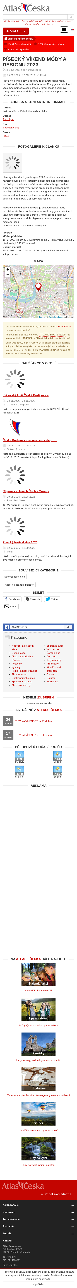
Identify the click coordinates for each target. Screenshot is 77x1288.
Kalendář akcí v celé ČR (38, 990)
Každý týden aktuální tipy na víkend (38, 1025)
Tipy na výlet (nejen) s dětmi (38, 1164)
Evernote (34, 599)
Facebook (14, 599)
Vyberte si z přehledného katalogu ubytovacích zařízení (38, 1095)
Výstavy (16, 667)
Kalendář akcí (18, 70)
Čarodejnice (53, 652)
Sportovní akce (55, 645)
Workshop (52, 681)
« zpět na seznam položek (19, 584)
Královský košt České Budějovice (26, 395)
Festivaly (17, 663)
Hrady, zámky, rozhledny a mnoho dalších (38, 1060)
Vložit (13, 31)
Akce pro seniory (21, 685)
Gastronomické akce (23, 677)
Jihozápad (8, 119)
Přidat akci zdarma (57, 1194)
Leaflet (42, 316)
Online (50, 674)
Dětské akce (19, 652)
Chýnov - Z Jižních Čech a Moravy (26, 491)
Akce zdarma (19, 674)
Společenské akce (14, 576)
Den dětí (51, 656)
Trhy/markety (54, 660)
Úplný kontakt (9, 1265)
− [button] (7, 274)
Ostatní (51, 677)
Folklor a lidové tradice (24, 670)
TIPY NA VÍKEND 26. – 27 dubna (33, 721)
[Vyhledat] (71, 17)
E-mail (13, 606)
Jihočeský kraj (11, 127)
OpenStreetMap (55, 316)
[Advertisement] (38, 827)
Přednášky (53, 663)
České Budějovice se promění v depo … (30, 440)
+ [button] (7, 269)
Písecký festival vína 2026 (20, 542)
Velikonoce (53, 649)
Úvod (5, 70)
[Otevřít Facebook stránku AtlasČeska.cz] (38, 627)
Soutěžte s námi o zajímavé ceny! (39, 1130)
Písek (6, 135)
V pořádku (38, 1284)
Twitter (54, 599)
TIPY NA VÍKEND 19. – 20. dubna (34, 735)
